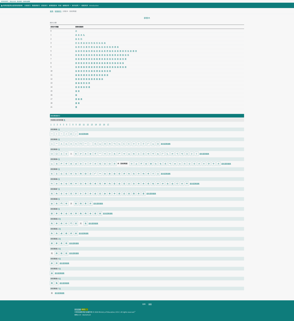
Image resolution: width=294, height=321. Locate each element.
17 (108, 124)
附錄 (59, 5)
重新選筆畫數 (84, 134)
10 (80, 124)
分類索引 (27, 5)
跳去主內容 (13, 1)
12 (88, 124)
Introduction (94, 5)
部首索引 (44, 5)
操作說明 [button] (75, 5)
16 (104, 124)
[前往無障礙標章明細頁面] (84, 309)
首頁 (51, 11)
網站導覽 (19, 1)
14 (96, 124)
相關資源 (84, 5)
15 (100, 124)
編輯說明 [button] (66, 5)
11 (84, 124)
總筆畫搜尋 (53, 5)
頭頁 (150, 304)
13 (92, 124)
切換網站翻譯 (26, 1)
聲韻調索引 (36, 5)
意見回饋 (77, 309)
